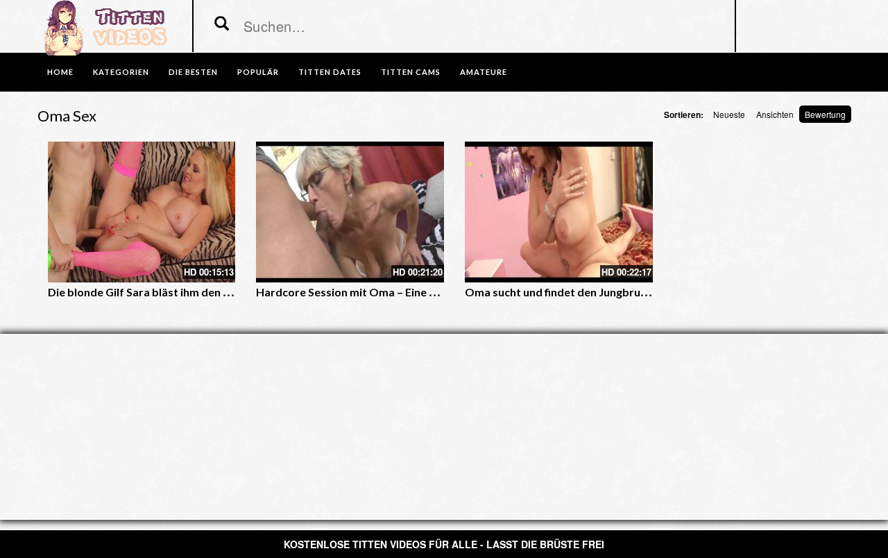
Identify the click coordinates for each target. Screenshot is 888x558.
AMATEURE (483, 71)
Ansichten (775, 114)
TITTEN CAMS (411, 71)
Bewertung (825, 114)
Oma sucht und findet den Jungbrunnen (565, 291)
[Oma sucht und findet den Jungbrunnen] (559, 212)
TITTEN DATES (329, 71)
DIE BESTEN (193, 71)
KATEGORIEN (121, 71)
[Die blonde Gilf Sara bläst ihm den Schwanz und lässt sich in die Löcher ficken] (142, 212)
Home (60, 71)
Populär (258, 71)
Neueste (729, 114)
